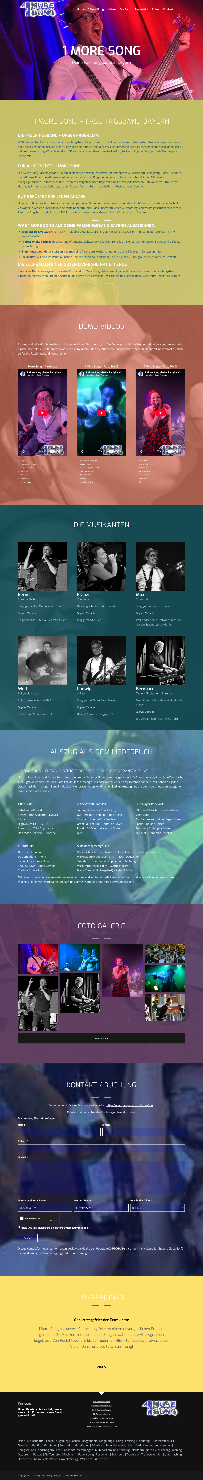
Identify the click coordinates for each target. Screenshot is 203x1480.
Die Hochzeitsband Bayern (101, 1410)
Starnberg (118, 1454)
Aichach (49, 1441)
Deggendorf (89, 1441)
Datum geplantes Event (33, 1200)
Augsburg (62, 1441)
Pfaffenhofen (52, 1454)
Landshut (69, 1450)
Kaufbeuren (150, 1445)
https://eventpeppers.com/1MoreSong (130, 1105)
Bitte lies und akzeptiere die (55, 1227)
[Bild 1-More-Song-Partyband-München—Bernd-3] (166, 979)
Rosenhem (103, 1454)
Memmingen (85, 1450)
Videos (111, 9)
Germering (66, 1445)
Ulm (159, 1454)
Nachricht (24, 1157)
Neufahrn (138, 1450)
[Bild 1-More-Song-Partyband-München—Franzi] (123, 971)
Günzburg (98, 1445)
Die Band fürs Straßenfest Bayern (101, 1418)
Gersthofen (82, 1445)
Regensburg (86, 1454)
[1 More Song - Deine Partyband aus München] (160, 1408)
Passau (37, 1454)
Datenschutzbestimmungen (71, 1227)
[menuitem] (80, 9)
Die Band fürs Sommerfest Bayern (101, 1422)
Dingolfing (106, 1441)
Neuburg (124, 1450)
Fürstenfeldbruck (163, 1441)
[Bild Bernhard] (81, 994)
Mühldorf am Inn (106, 1450)
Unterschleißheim (29, 1459)
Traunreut (132, 1454)
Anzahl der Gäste (141, 1200)
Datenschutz (68, 1476)
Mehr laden (101, 1038)
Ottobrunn (24, 1454)
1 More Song (96, 9)
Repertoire (141, 9)
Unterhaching (173, 1454)
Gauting (37, 1445)
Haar (109, 1445)
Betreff (23, 1141)
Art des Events (83, 1200)
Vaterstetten (51, 1459)
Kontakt (168, 9)
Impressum (78, 1476)
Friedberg (143, 1441)
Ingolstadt (120, 1445)
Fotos (155, 9)
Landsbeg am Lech (48, 1450)
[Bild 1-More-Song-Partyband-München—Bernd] (39, 1004)
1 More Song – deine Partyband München (101, 1426)
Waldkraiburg (69, 1459)
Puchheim (69, 1454)
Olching (177, 1450)
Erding (119, 1441)
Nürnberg (164, 1450)
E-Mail (107, 1124)
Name (22, 1124)
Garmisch (24, 1445)
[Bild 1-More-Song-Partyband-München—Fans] (166, 954)
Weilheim (86, 1459)
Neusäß (151, 1450)
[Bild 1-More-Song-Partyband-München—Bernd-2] (166, 1008)
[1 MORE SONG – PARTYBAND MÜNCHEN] (38, 9)
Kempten (166, 1445)
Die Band (125, 9)
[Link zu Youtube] (183, 9)
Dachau (75, 1441)
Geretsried (50, 1445)
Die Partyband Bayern (101, 1402)
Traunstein (148, 1454)
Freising (130, 1441)
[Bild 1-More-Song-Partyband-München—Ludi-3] (39, 960)
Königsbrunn (26, 1450)
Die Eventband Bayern (101, 1414)
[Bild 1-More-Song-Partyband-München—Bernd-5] (81, 958)
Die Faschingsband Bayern (101, 1406)
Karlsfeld (135, 1445)
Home (81, 9)
